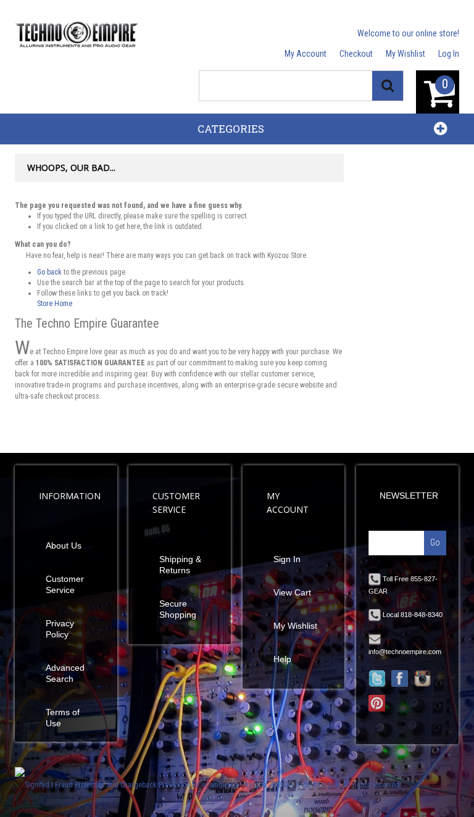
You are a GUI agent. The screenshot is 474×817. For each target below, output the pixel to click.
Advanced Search (65, 673)
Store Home (54, 303)
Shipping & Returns (180, 564)
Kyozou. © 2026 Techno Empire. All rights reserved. (323, 785)
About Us (63, 545)
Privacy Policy (60, 628)
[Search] (387, 86)
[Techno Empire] (76, 35)
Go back (49, 272)
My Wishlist (405, 54)
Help (282, 659)
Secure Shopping (177, 609)
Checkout (356, 54)
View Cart (292, 592)
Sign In (287, 559)
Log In (448, 54)
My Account (305, 54)
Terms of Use (63, 717)
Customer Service (65, 584)
